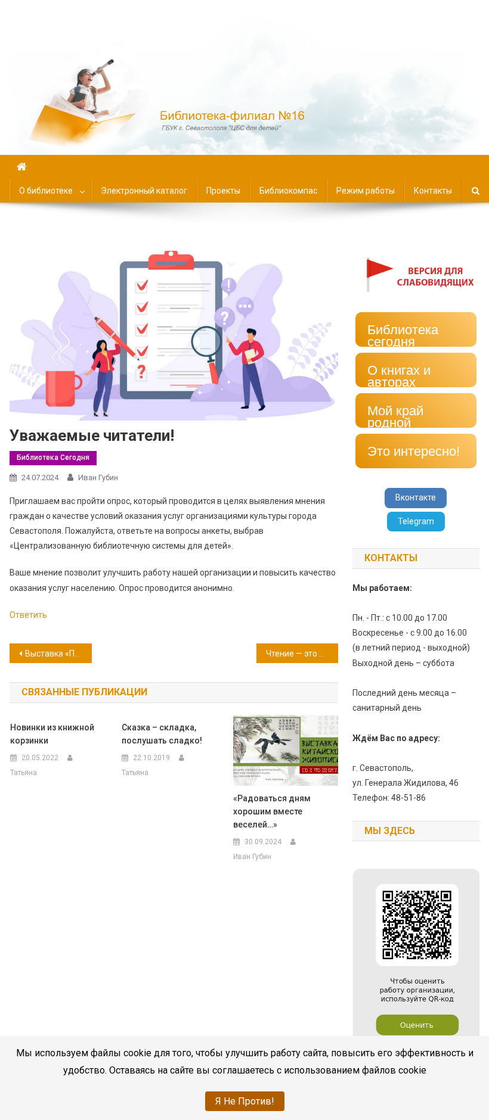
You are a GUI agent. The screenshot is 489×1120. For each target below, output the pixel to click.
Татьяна (23, 773)
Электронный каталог (144, 190)
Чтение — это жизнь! (302, 653)
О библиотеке (46, 190)
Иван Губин (98, 477)
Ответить (28, 615)
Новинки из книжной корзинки (52, 734)
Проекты (223, 190)
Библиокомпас (288, 190)
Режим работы (365, 190)
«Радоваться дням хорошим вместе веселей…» (272, 811)
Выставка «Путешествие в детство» (58, 653)
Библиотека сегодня (53, 457)
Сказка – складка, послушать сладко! (162, 734)
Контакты (433, 190)
